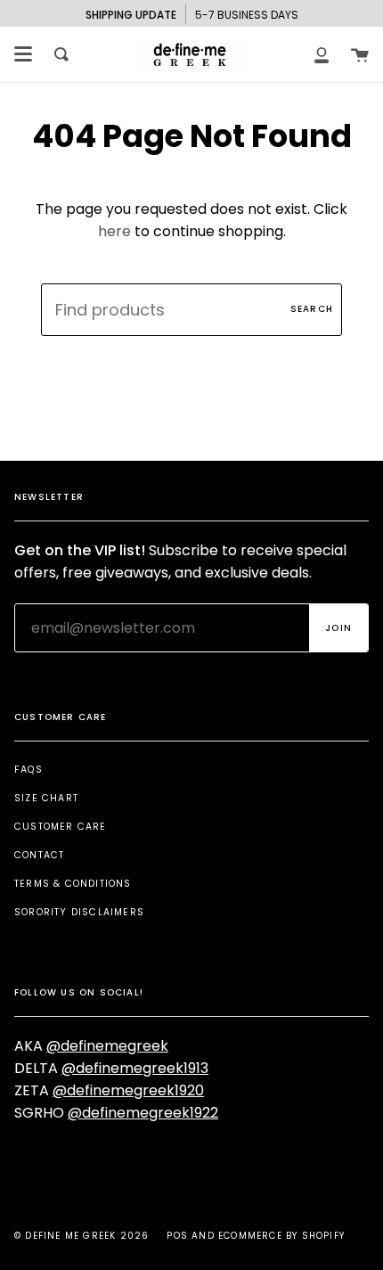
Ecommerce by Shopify (281, 1235)
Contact (39, 855)
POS (177, 1235)
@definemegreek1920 (128, 1090)
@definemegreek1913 (134, 1068)
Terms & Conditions (73, 883)
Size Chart (46, 798)
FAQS (28, 769)
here (114, 231)
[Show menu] (23, 54)
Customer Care (60, 826)
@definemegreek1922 (143, 1112)
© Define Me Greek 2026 (81, 1235)
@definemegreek (107, 1046)
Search (311, 308)
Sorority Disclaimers (79, 912)
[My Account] (322, 54)
